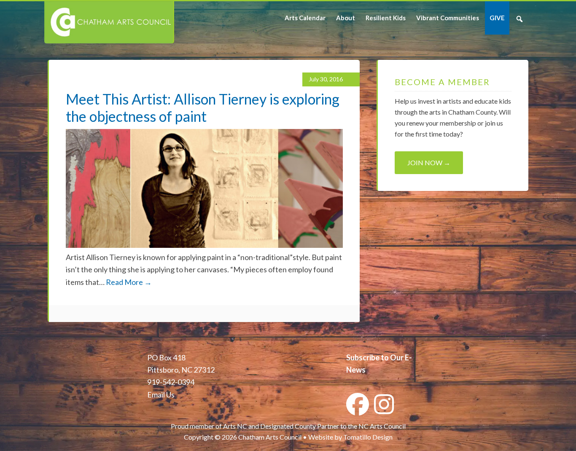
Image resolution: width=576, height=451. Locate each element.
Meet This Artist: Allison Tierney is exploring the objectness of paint (202, 107)
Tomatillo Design (368, 437)
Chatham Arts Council (108, 22)
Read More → (129, 282)
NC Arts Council (382, 426)
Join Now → (428, 162)
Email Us (161, 394)
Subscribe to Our (375, 357)
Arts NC (235, 426)
